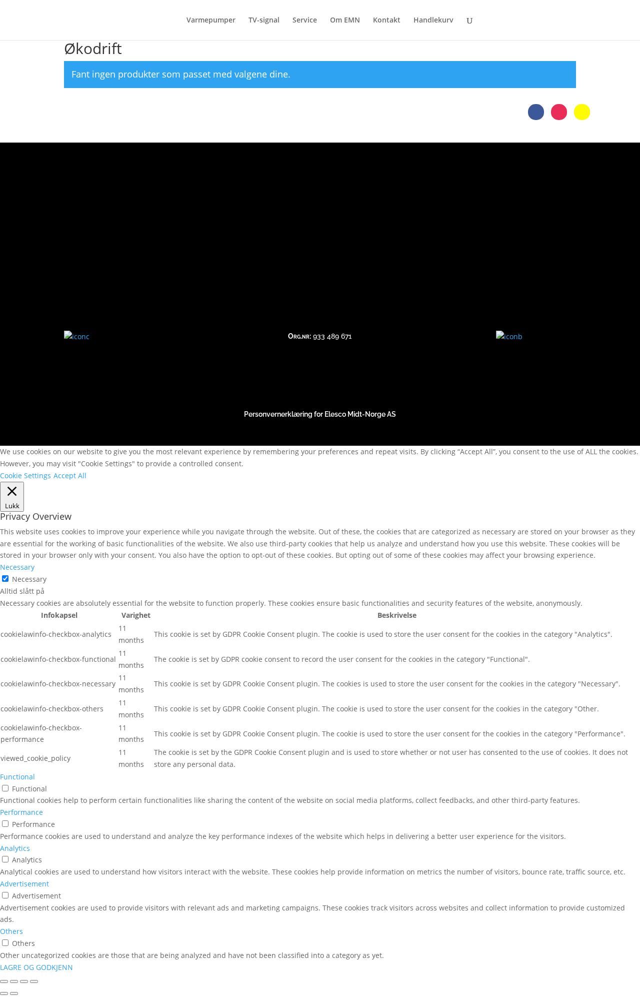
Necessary (29, 579)
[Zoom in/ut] (4, 981)
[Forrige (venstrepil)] (4, 993)
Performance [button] (21, 812)
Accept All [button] (70, 475)
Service (304, 21)
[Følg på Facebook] (536, 112)
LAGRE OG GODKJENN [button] (36, 967)
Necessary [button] (17, 567)
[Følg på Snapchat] (582, 112)
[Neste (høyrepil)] (14, 993)
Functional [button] (17, 776)
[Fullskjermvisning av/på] (14, 981)
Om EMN (345, 21)
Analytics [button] (15, 848)
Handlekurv (434, 21)
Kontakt (386, 21)
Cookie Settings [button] (25, 475)
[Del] (24, 981)
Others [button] (11, 931)
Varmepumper (211, 21)
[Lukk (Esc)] (34, 981)
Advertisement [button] (24, 883)
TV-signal (264, 21)
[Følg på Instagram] (559, 112)
